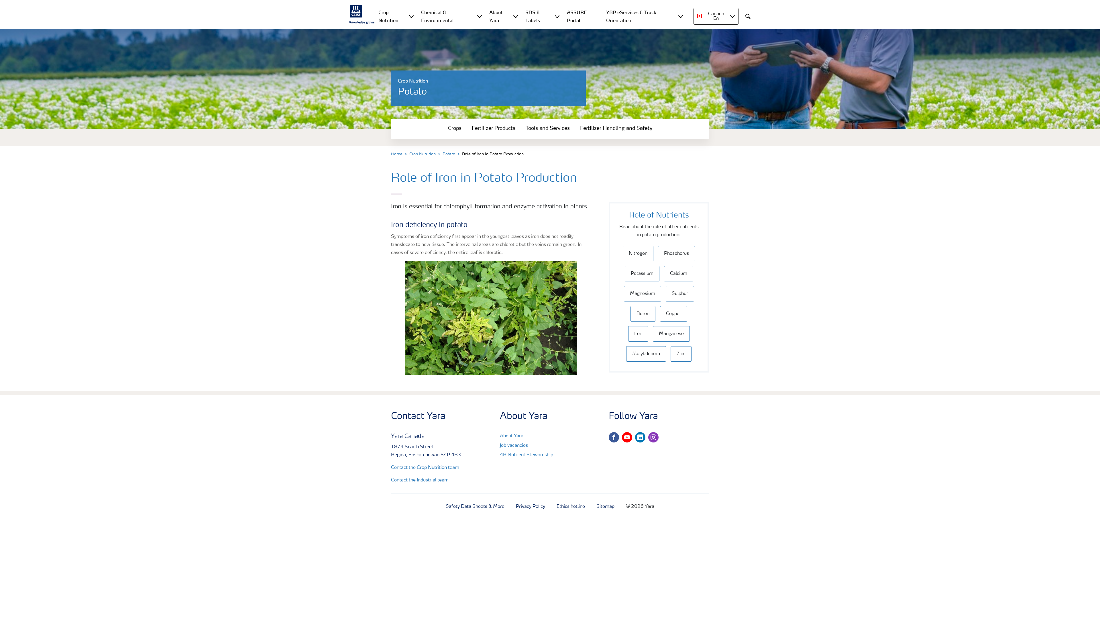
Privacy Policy (530, 506)
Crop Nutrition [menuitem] (388, 16)
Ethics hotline (571, 506)
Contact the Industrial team (420, 480)
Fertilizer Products (493, 128)
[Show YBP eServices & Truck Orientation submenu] (680, 16)
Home (396, 154)
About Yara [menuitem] (496, 16)
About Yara (511, 436)
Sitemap (605, 506)
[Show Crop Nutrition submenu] (411, 16)
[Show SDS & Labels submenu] (557, 16)
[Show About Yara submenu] (515, 16)
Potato (449, 154)
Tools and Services (548, 128)
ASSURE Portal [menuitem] (577, 16)
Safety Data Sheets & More (475, 506)
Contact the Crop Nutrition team (425, 467)
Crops (454, 128)
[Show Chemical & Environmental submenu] (479, 16)
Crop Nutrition (422, 154)
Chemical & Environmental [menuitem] (437, 16)
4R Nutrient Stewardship (526, 455)
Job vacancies (514, 445)
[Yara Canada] (362, 14)
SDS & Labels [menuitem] (532, 16)
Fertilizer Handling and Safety (616, 128)
